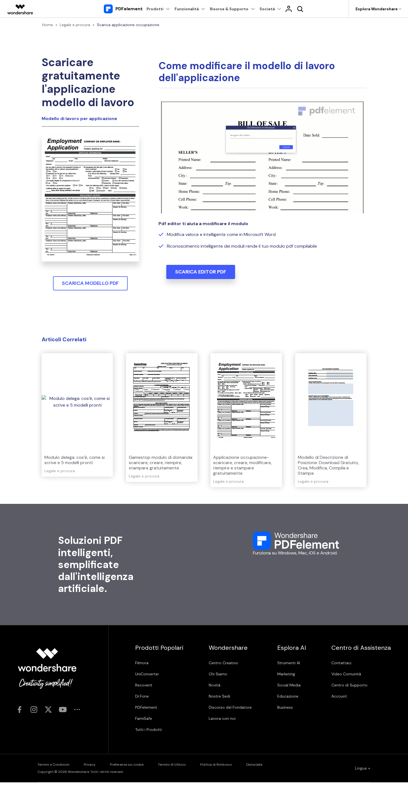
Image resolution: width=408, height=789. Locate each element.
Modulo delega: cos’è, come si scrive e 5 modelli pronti (74, 460)
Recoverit (143, 685)
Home (47, 24)
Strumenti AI (288, 662)
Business (285, 707)
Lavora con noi (222, 718)
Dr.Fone (142, 696)
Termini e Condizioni (53, 764)
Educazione (287, 696)
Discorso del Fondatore (230, 707)
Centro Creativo (223, 662)
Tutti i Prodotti (148, 729)
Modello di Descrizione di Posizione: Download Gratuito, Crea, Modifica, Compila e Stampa (328, 465)
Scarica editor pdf (200, 271)
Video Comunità (346, 673)
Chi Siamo (218, 673)
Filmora (141, 662)
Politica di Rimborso (216, 764)
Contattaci (341, 662)
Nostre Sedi (219, 696)
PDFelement (146, 707)
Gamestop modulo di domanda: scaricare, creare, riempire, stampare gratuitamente (161, 462)
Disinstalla (254, 764)
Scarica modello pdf (90, 283)
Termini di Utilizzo (172, 764)
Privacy (89, 764)
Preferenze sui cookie (126, 764)
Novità (214, 685)
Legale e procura (75, 24)
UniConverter (147, 673)
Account (339, 696)
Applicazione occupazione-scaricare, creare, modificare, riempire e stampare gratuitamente (242, 465)
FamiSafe (143, 718)
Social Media (289, 685)
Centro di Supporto (349, 685)
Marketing (286, 673)
